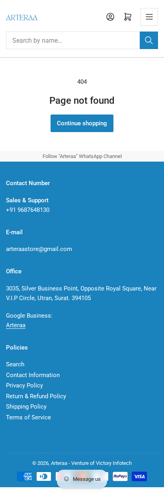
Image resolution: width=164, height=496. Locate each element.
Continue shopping (82, 123)
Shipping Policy (26, 406)
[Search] (149, 40)
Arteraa (15, 325)
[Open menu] (149, 17)
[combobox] (82, 40)
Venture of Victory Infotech (101, 463)
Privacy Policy (24, 385)
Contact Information (33, 375)
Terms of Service (28, 417)
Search (15, 364)
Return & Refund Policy (36, 396)
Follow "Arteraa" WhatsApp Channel (82, 156)
